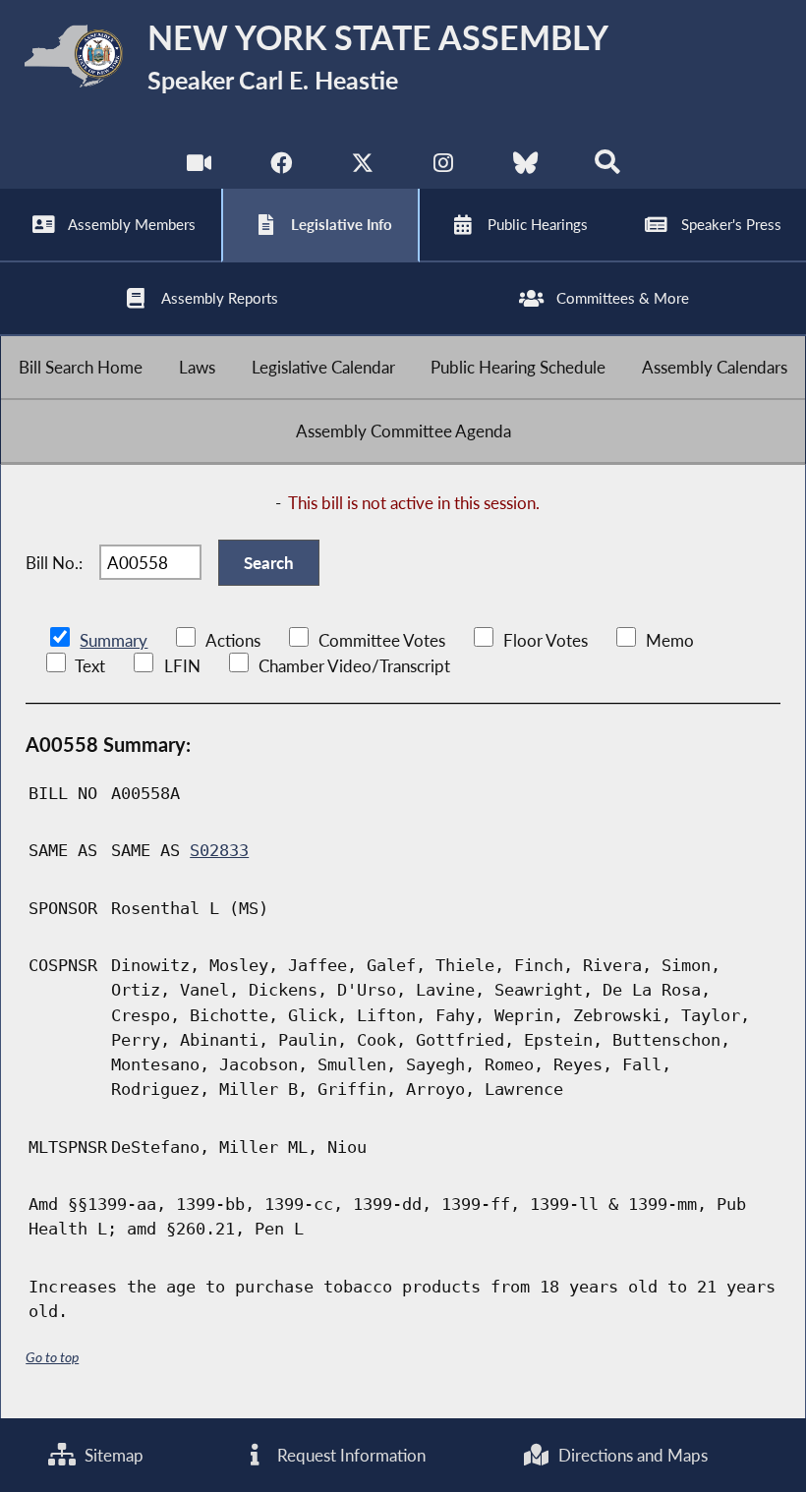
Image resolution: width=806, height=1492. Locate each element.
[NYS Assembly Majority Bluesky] (525, 166)
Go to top (52, 1357)
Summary (113, 640)
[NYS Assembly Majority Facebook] (281, 166)
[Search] (607, 166)
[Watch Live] (199, 166)
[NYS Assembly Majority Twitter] (362, 166)
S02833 (219, 850)
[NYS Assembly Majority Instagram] (444, 166)
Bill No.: (54, 562)
